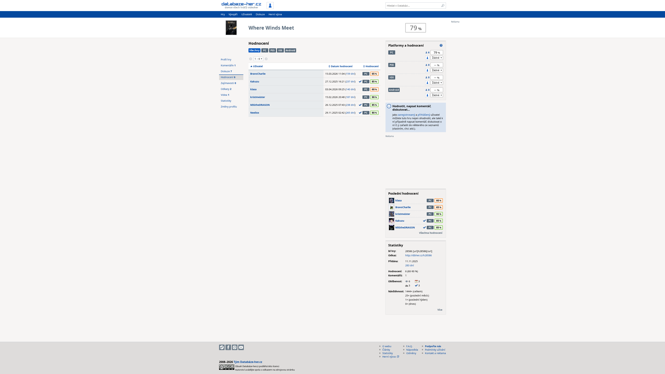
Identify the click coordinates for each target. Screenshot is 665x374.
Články (386, 349)
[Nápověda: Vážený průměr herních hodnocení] (441, 45)
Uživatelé (246, 14)
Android (290, 50)
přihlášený (424, 114)
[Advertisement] (465, 75)
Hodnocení (372, 66)
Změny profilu (229, 106)
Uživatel (258, 66)
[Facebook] (228, 347)
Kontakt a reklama (435, 353)
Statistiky (226, 100)
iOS (280, 50)
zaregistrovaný (406, 114)
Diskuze (260, 14)
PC (264, 50)
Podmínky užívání (435, 349)
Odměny (411, 353)
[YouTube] (241, 347)
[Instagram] (234, 347)
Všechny (254, 50)
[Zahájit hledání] (443, 5)
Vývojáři (233, 14)
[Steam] (222, 347)
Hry (223, 14)
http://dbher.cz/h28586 (418, 255)
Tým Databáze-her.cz (248, 362)
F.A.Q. (409, 346)
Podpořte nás (433, 346)
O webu (386, 346)
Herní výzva (275, 14)
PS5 (273, 50)
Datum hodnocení (341, 66)
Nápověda (412, 349)
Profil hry (226, 59)
